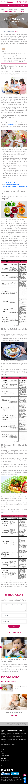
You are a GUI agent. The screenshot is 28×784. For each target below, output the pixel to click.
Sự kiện (2, 753)
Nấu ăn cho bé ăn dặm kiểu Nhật (11, 184)
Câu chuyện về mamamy (14, 713)
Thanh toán (3, 762)
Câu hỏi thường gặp (5, 755)
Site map (3, 751)
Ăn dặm (22, 9)
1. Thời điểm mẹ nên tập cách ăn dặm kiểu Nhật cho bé (13, 53)
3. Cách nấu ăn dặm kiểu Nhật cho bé (9, 56)
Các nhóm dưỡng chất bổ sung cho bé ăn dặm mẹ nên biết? (21, 686)
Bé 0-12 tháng (13, 9)
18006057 (9, 746)
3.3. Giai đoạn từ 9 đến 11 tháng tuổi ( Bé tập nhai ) (14, 61)
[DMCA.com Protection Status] (15, 773)
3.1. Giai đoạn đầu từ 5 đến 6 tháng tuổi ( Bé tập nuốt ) (15, 58)
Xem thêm (14, 716)
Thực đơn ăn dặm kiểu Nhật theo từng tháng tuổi (14, 183)
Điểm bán (3, 749)
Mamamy (17, 31)
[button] (27, 688)
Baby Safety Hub (6, 6)
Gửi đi (14, 626)
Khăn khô (23, 6)
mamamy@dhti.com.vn (8, 743)
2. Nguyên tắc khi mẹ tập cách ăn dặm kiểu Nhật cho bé (13, 55)
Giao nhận (3, 764)
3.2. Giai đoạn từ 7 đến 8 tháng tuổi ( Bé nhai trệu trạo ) (15, 60)
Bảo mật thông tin (4, 765)
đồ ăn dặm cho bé (10, 124)
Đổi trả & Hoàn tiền (5, 760)
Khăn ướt (16, 6)
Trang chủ (3, 9)
